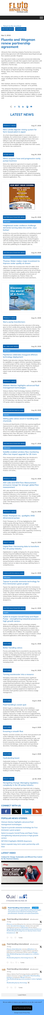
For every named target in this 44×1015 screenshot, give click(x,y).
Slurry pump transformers (14, 322)
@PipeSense (31, 949)
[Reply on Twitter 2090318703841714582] (8, 962)
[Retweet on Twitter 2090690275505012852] (12, 937)
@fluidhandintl (34, 919)
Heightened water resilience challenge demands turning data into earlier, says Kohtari (20, 227)
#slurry (18, 926)
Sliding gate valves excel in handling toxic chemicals (21, 419)
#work (39, 930)
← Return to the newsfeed (11, 26)
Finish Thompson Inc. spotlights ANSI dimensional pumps (19, 516)
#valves (35, 930)
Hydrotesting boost (11, 758)
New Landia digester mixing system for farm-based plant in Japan (20, 130)
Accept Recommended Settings (22, 1008)
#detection (19, 949)
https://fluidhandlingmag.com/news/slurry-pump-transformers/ (24, 929)
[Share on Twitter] (19, 106)
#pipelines (18, 957)
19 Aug (9, 971)
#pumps (22, 926)
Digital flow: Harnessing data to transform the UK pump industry (21, 547)
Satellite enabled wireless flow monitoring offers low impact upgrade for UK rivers (21, 453)
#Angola (34, 952)
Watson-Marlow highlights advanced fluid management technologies (21, 386)
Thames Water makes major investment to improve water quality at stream (21, 262)
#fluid (32, 975)
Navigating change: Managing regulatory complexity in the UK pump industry (20, 784)
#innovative (27, 975)
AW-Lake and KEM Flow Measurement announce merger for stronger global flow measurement (21, 484)
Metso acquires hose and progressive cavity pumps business (22, 159)
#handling (37, 975)
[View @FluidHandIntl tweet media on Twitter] (17, 933)
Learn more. (37, 1002)
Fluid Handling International (18, 919)
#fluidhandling (11, 930)
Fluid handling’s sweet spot (14, 705)
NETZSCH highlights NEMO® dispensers (16, 841)
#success (25, 930)
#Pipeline (9, 949)
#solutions (9, 977)
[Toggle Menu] (41, 18)
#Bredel (22, 977)
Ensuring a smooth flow (13, 731)
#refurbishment (11, 932)
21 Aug (9, 921)
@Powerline (24, 927)
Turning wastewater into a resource (18, 674)
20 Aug (9, 946)
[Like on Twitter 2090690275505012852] (16, 937)
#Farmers (9, 924)
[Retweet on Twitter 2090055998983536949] (12, 987)
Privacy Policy (26, 1012)
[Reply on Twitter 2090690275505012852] (8, 937)
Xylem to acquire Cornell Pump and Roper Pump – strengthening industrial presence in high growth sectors (22, 618)
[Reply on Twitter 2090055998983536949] (8, 987)
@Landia (13, 926)
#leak (13, 949)
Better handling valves (12, 648)
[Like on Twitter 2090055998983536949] (16, 987)
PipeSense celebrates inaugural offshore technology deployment (20, 355)
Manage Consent (18, 1012)
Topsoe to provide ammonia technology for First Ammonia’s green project (21, 582)
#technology (18, 930)
